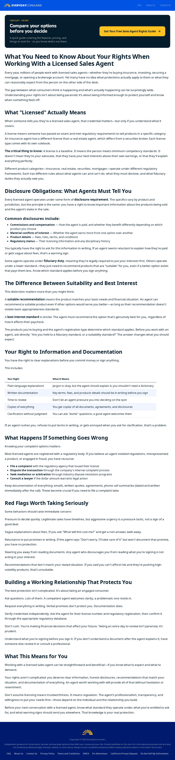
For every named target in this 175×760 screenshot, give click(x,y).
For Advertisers (99, 753)
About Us (150, 5)
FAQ (139, 5)
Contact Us (165, 5)
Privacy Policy (47, 753)
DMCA (86, 753)
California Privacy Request (124, 753)
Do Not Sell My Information (155, 753)
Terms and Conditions (69, 753)
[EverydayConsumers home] (23, 5)
